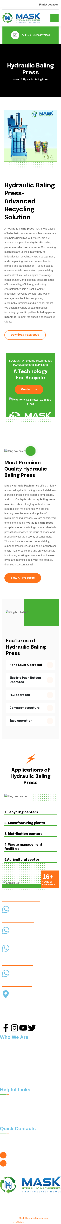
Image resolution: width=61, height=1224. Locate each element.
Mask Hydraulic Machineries (33, 1218)
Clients (37, 1099)
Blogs (36, 1106)
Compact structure (24, 708)
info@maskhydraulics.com (23, 1163)
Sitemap (7, 1120)
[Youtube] (23, 1028)
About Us (7, 1106)
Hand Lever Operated (25, 665)
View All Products (23, 578)
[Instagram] (14, 1028)
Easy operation (20, 720)
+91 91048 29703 (11, 955)
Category (38, 1113)
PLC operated (19, 695)
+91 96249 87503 (11, 938)
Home (16, 79)
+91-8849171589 (10, 917)
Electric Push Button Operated (25, 680)
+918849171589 (41, 35)
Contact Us (29, 389)
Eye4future (18, 1222)
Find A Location (49, 4)
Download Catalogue (25, 334)
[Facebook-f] (6, 1028)
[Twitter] (32, 1028)
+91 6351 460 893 (13, 980)
